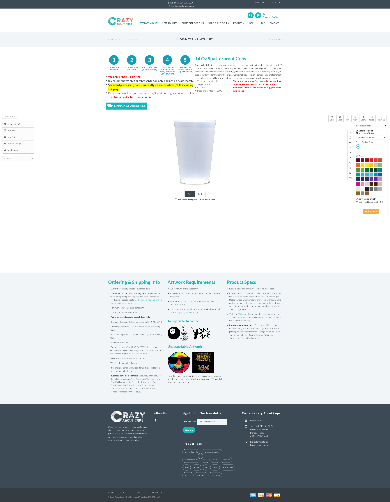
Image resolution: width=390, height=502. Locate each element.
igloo (186, 467)
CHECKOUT (275, 2)
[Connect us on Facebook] (155, 420)
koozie (196, 467)
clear (205, 460)
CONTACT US (156, 492)
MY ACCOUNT (261, 2)
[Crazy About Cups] (120, 21)
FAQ (130, 492)
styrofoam (201, 475)
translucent (215, 475)
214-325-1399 (186, 2)
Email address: (189, 421)
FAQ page (242, 314)
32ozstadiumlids (191, 460)
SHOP (121, 492)
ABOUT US (141, 492)
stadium (188, 475)
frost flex (226, 460)
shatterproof (228, 467)
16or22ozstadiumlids (211, 452)
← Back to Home (275, 39)
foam (215, 460)
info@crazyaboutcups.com (183, 6)
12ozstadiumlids (191, 452)
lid (206, 467)
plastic (215, 467)
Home (111, 40)
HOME (111, 492)
